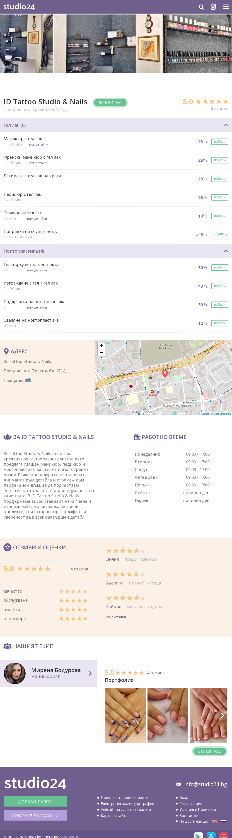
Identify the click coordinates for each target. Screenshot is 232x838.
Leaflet (205, 413)
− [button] (101, 352)
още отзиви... (117, 617)
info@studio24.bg (205, 784)
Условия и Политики (197, 809)
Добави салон (35, 801)
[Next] (222, 716)
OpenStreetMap (222, 413)
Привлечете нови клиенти (124, 797)
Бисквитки (188, 815)
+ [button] (101, 346)
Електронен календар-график (127, 803)
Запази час (110, 102)
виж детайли (38, 144)
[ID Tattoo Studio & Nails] (214, 821)
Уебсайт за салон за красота (126, 809)
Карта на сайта (114, 815)
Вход (183, 797)
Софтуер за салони (35, 815)
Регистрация (190, 803)
